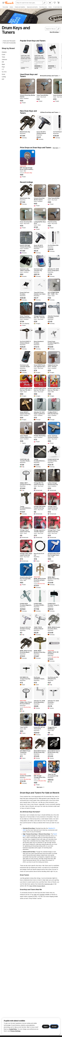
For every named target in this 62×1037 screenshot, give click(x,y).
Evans (3, 54)
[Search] (44, 3)
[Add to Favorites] (33, 81)
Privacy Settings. (15, 1031)
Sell (50, 2)
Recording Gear (43, 7)
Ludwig (4, 76)
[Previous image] (22, 86)
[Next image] (33, 86)
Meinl (3, 64)
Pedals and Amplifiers (20, 7)
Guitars (11, 7)
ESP (3, 79)
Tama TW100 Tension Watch (37, 886)
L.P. (3, 69)
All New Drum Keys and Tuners (49, 112)
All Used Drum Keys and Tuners (49, 75)
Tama (3, 57)
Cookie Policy (13, 1029)
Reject (46, 1026)
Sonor (3, 74)
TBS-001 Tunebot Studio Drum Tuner (26, 57)
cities (35, 894)
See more (55, 148)
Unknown (4, 59)
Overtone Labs (48, 884)
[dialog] (31, 1026)
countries (41, 894)
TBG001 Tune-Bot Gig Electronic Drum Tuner (39, 58)
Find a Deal (5, 7)
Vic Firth (4, 72)
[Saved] (55, 3)
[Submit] (58, 29)
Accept (54, 1026)
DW (3, 62)
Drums (50, 7)
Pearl (3, 67)
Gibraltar (4, 52)
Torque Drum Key (52, 57)
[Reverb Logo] (9, 2)
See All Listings (54, 32)
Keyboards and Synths (32, 7)
